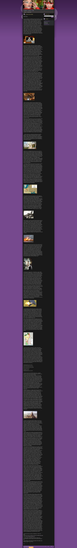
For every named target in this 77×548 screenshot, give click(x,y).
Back (24, 543)
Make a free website (26, 547)
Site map (50, 546)
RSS (52, 546)
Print (46, 546)
